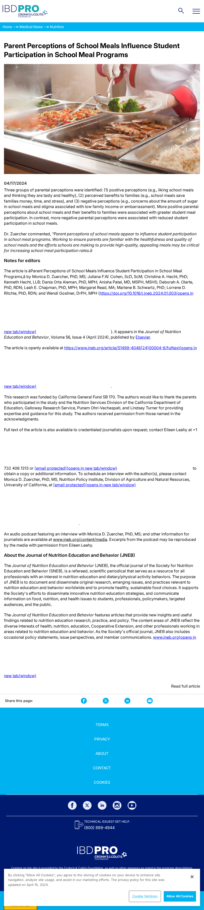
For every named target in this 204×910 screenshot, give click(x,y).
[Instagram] (117, 805)
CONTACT (102, 768)
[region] (102, 887)
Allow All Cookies (179, 896)
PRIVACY (102, 739)
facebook (84, 700)
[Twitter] (87, 805)
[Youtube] (132, 805)
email (149, 700)
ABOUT (102, 753)
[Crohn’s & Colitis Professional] (25, 11)
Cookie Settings (144, 896)
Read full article (185, 686)
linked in (127, 700)
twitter (106, 701)
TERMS (102, 724)
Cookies (102, 782)
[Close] (192, 876)
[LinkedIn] (102, 805)
